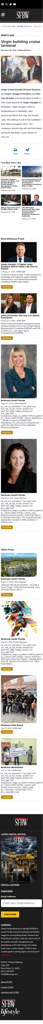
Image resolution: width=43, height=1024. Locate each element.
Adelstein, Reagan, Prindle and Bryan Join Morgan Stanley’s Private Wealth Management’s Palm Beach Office (10, 183)
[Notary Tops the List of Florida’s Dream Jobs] (11, 200)
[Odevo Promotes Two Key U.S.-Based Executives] (19, 304)
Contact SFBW (7, 987)
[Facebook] (2, 4)
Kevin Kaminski (20, 403)
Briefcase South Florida (13, 400)
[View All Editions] (19, 859)
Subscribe (10, 914)
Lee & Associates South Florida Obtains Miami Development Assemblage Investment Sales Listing (31, 182)
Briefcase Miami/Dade (12, 767)
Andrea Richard (24, 50)
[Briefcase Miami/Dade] (19, 752)
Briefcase (7, 35)
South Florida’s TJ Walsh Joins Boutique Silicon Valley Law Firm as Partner (19, 266)
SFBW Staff (20, 272)
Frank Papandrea (20, 642)
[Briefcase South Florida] (19, 371)
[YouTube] (14, 4)
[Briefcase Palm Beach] (19, 699)
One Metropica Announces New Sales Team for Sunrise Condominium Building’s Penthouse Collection (31, 212)
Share (27, 154)
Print (15, 154)
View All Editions (10, 885)
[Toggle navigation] (2, 15)
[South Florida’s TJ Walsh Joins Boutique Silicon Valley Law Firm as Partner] (19, 252)
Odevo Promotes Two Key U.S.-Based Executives (20, 316)
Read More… (6, 955)
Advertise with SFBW (10, 992)
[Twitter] (10, 4)
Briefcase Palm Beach (12, 725)
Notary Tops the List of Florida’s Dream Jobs (10, 208)
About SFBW (6, 982)
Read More (7, 287)
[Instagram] (6, 4)
